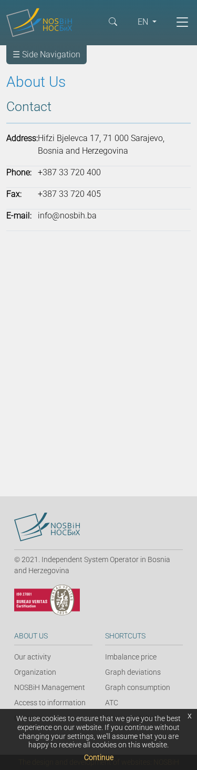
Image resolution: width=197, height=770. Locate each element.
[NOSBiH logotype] (47, 527)
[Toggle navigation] (182, 22)
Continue (98, 757)
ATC (111, 702)
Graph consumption (137, 687)
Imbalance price (131, 657)
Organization (35, 672)
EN (144, 22)
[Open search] (112, 21)
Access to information (50, 702)
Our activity (32, 657)
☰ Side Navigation (46, 54)
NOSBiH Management (49, 687)
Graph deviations (133, 672)
